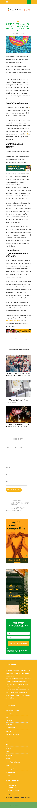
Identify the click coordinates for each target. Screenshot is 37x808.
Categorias (9, 724)
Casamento (9, 721)
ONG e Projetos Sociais (13, 762)
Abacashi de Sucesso (12, 710)
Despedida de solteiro (12, 734)
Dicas (7, 738)
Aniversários (9, 714)
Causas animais (10, 727)
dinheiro (26, 134)
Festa (18, 21)
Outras (8, 765)
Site (7, 481)
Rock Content (16, 805)
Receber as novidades (18, 643)
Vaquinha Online (10, 772)
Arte (7, 717)
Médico (8, 758)
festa (29, 107)
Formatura (9, 755)
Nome (8, 467)
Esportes (8, 748)
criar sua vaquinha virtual (13, 320)
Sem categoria (10, 769)
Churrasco (9, 731)
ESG (7, 741)
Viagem (8, 776)
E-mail (8, 474)
